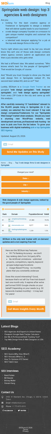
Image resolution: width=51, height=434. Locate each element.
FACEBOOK (8, 411)
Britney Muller (10, 380)
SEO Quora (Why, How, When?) (16, 354)
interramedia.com (18, 225)
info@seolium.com (18, 403)
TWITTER (23, 411)
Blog (48, 3)
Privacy (25, 431)
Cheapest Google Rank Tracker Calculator (21, 334)
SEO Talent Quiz (11, 362)
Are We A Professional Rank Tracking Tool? (22, 337)
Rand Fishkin (9, 375)
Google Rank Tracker (32, 86)
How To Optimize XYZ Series (16, 359)
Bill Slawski (8, 378)
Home (3, 163)
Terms (25, 429)
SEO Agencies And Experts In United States (22, 332)
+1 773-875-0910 (19, 406)
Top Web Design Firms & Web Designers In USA (23, 339)
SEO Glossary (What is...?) (14, 357)
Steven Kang (9, 383)
